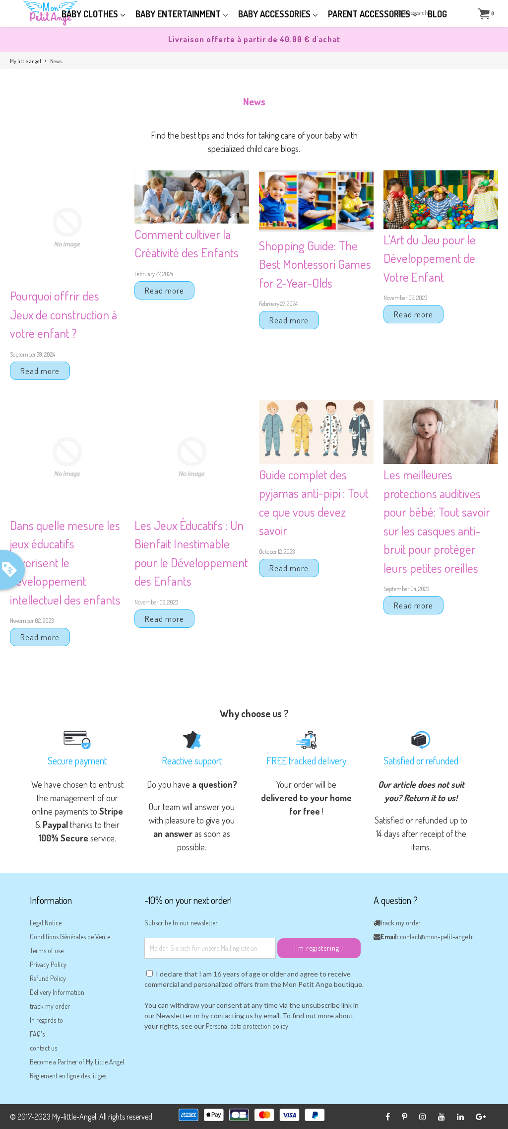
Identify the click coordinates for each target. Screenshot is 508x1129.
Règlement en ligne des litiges (68, 1075)
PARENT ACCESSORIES (370, 13)
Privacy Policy (48, 964)
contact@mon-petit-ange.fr (436, 936)
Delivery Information (57, 992)
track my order (50, 1006)
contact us (43, 1048)
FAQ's (37, 1034)
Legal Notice (46, 922)
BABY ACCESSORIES (275, 13)
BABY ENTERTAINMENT (179, 13)
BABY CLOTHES (91, 13)
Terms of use (47, 950)
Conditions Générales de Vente (70, 936)
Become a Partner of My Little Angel (77, 1061)
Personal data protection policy (247, 1026)
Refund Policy (48, 978)
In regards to (46, 1020)
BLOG (437, 13)
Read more (40, 371)
